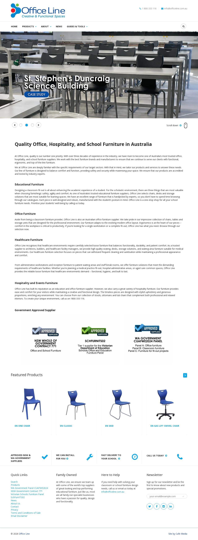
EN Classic (66, 425)
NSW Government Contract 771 (27, 491)
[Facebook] (157, 506)
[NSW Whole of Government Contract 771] (45, 338)
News (59, 26)
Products (28, 26)
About (45, 26)
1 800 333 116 (149, 8)
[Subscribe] (183, 496)
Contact (15, 506)
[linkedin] (171, 506)
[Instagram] (164, 506)
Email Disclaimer (19, 515)
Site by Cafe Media (177, 533)
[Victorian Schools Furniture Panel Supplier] (95, 338)
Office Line (24, 533)
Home (14, 26)
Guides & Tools (76, 26)
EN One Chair (22, 425)
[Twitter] (150, 506)
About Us (15, 503)
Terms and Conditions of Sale (26, 512)
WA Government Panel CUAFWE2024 (29, 488)
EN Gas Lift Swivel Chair (165, 425)
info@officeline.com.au (175, 8)
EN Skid (109, 425)
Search (14, 481)
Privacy (14, 509)
